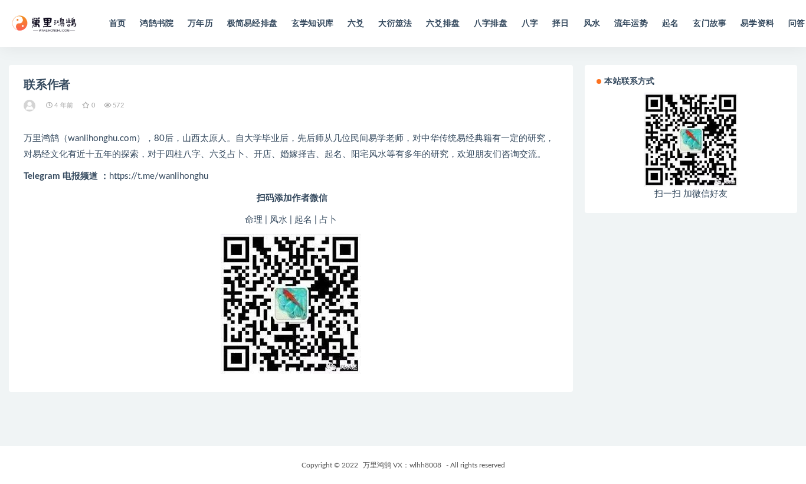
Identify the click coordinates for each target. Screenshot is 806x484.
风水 (592, 23)
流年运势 (631, 23)
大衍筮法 (395, 23)
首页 (117, 23)
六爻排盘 (443, 23)
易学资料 (757, 23)
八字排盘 (490, 23)
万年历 (200, 23)
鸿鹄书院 (156, 23)
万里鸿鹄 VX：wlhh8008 (402, 465)
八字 (530, 23)
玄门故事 (709, 23)
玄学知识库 (312, 23)
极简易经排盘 (252, 23)
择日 (560, 23)
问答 (796, 23)
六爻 (356, 23)
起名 (670, 23)
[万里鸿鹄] (30, 106)
